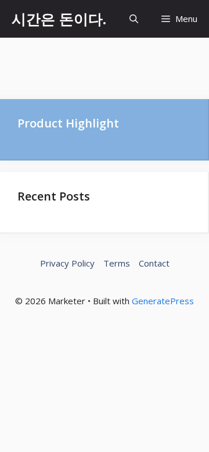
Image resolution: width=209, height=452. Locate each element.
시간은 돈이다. (59, 18)
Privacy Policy (67, 263)
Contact (154, 263)
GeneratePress (163, 301)
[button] (134, 19)
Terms (116, 263)
